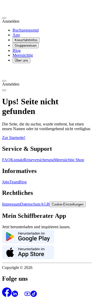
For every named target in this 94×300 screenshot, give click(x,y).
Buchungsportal (26, 30)
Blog (17, 50)
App (16, 35)
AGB (45, 204)
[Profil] (4, 18)
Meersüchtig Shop (69, 160)
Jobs (5, 182)
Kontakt (17, 160)
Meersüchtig (23, 55)
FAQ (6, 160)
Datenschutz (30, 204)
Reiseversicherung (39, 160)
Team (14, 182)
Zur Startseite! (13, 137)
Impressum (11, 204)
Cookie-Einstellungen (68, 204)
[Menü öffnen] (4, 90)
